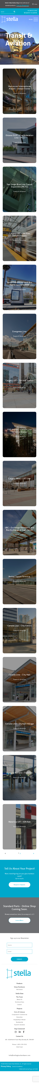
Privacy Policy (6, 1066)
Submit (19, 959)
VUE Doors (19, 989)
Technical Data (32, 10)
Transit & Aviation (19, 1025)
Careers (19, 1004)
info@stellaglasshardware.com (19, 1055)
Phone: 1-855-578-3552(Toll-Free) (19, 1046)
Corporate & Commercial (19, 1014)
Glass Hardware (19, 987)
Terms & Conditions (17, 1066)
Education (19, 1017)
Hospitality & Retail (19, 1019)
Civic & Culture (19, 1012)
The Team (19, 997)
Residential (19, 1022)
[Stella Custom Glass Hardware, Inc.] (9, 19)
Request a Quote (30, 13)
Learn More (19, 920)
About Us (19, 999)
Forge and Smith (33, 1069)
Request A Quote (19, 885)
